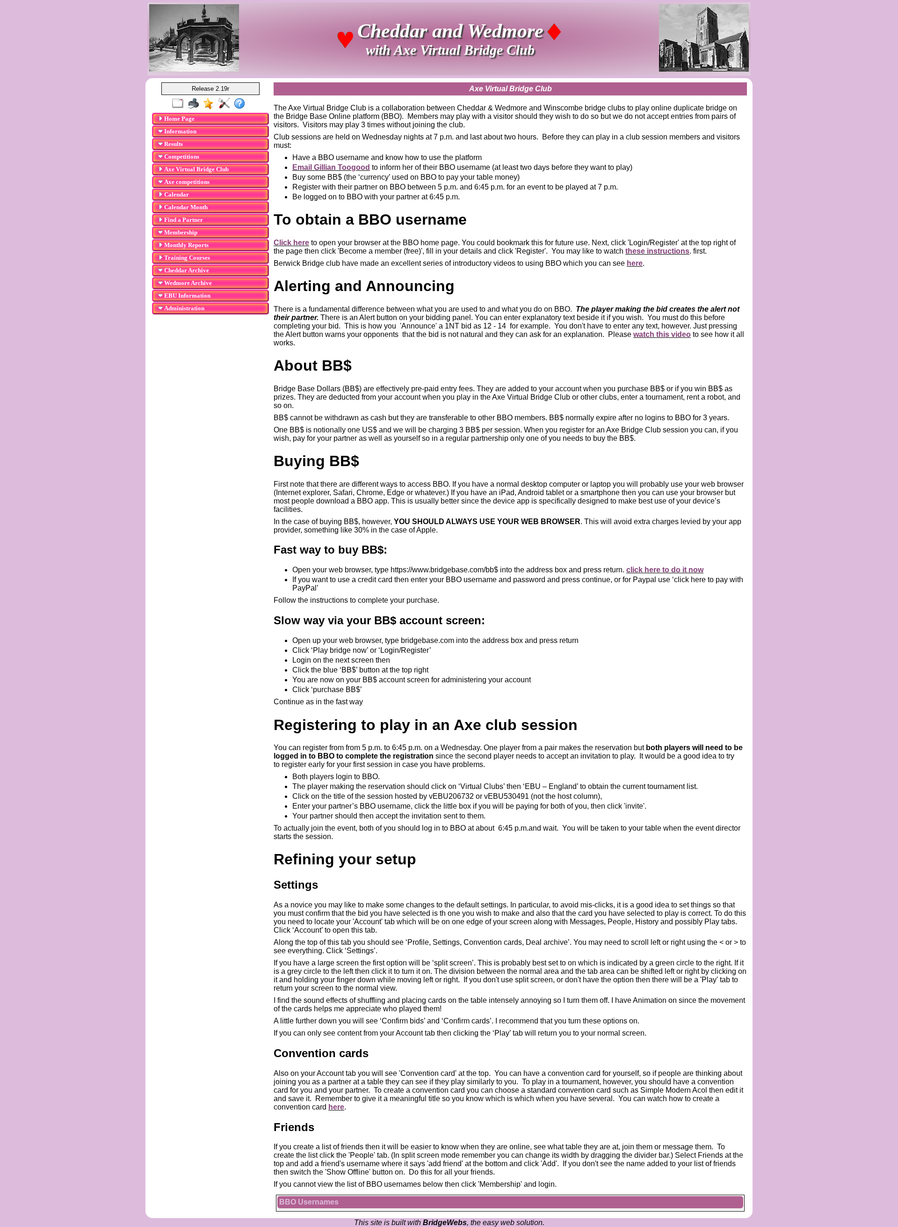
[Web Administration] (226, 104)
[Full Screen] (180, 104)
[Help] (241, 104)
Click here (291, 243)
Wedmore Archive (187, 282)
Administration (183, 308)
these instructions (657, 251)
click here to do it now (664, 570)
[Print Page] (195, 104)
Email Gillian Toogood (331, 167)
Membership (180, 232)
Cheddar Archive (186, 270)
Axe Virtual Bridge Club (196, 169)
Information (179, 131)
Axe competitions (186, 181)
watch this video (662, 334)
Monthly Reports (186, 244)
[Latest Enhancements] (210, 104)
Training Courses (186, 257)
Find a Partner (183, 219)
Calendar (176, 194)
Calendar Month (185, 207)
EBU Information (186, 295)
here (635, 263)
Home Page (179, 118)
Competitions (181, 156)
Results (173, 143)
